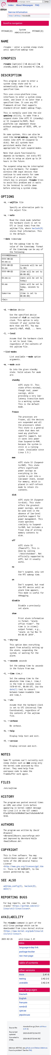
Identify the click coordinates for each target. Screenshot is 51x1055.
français (23, 1002)
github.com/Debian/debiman (36, 1048)
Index (11, 5)
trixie (11, 16)
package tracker (27, 951)
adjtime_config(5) (12, 886)
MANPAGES (12, 1)
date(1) (13, 689)
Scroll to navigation (12, 23)
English (22, 998)
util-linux (17, 16)
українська (24, 1014)
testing (22, 978)
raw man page (26, 955)
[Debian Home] (3, 5)
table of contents (28, 962)
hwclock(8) (37, 228)
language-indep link (28, 947)
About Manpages (24, 5)
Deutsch (23, 994)
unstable (23, 982)
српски (22, 1010)
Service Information (17, 12)
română (23, 1006)
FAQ (37, 5)
